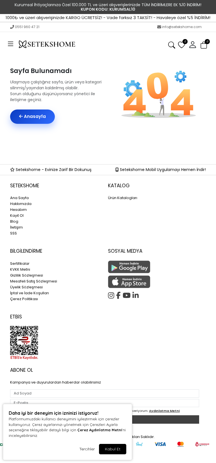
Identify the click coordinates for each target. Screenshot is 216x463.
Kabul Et (112, 448)
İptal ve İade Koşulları (29, 293)
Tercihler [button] (87, 448)
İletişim (16, 227)
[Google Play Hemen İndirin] (153, 267)
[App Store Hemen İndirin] (153, 281)
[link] (108, 7)
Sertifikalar (20, 263)
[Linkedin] (136, 294)
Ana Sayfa (19, 197)
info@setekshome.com (182, 26)
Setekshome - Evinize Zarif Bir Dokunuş (53, 169)
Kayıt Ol (17, 215)
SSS (13, 233)
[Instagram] (112, 294)
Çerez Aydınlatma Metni (99, 430)
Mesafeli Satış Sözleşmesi (33, 281)
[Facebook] (119, 294)
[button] (11, 44)
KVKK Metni (20, 269)
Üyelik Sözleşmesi (26, 287)
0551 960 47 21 (27, 26)
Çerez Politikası (24, 299)
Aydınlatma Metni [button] (164, 411)
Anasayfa (34, 116)
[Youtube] (127, 294)
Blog (14, 221)
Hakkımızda (21, 203)
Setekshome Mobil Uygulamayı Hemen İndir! (162, 169)
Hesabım (18, 209)
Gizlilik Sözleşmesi (26, 275)
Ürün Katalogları (122, 197)
